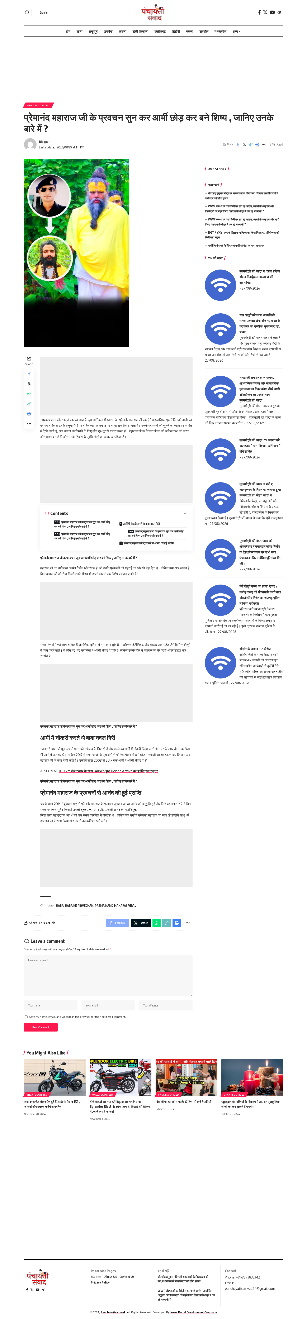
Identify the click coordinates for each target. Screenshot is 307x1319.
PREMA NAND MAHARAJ (111, 905)
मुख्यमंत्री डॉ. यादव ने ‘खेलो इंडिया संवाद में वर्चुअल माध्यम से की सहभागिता (260, 277)
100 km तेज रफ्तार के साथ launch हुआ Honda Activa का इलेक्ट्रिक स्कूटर (108, 771)
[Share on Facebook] (238, 144)
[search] (27, 12)
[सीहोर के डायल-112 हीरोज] (220, 662)
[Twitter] (265, 12)
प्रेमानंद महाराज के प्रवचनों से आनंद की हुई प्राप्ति (149, 543)
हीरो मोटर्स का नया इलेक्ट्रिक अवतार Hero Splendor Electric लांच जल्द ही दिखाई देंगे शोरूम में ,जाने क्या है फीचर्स (120, 1106)
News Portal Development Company (193, 1312)
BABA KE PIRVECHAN (79, 905)
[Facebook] (259, 12)
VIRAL (132, 905)
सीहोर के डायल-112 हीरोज (255, 649)
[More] (263, 144)
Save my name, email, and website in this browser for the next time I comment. (77, 1016)
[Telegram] (279, 12)
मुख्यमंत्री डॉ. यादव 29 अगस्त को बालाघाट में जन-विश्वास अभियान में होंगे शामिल (260, 445)
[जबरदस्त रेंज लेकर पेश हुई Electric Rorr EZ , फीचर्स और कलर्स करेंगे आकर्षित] (55, 1077)
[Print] (257, 144)
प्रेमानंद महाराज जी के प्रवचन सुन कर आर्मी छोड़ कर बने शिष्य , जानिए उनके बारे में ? (82, 524)
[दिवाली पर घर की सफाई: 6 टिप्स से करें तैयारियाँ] (186, 1077)
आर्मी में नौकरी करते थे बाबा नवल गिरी (141, 523)
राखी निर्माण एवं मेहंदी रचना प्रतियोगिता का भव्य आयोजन (236, 245)
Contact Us (126, 1276)
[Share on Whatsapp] (29, 394)
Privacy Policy (100, 1282)
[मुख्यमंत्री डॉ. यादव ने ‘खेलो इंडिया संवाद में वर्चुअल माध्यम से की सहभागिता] (220, 285)
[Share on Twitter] (244, 144)
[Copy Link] (251, 144)
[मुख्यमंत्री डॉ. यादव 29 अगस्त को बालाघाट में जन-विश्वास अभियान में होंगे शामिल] (220, 454)
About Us (110, 1276)
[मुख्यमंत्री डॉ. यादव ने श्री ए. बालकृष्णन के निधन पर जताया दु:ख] (220, 497)
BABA (60, 905)
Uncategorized (38, 105)
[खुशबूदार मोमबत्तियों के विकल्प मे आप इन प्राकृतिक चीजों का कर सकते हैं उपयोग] (252, 1077)
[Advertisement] (153, 67)
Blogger (44, 141)
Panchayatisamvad (113, 1312)
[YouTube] (272, 12)
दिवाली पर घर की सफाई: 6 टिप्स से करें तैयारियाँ (183, 1102)
